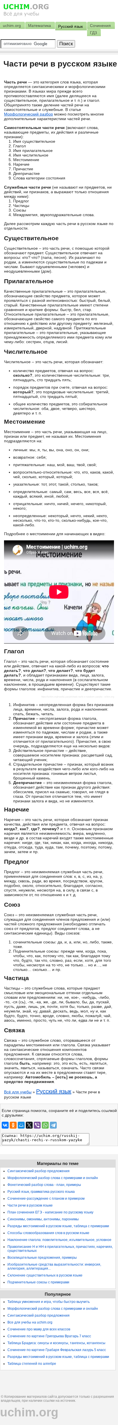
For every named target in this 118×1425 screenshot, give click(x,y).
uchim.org (29, 1412)
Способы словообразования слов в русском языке (48, 1233)
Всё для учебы (18, 1092)
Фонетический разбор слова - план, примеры (44, 1185)
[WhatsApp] (45, 1125)
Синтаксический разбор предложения (38, 1171)
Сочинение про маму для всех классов (38, 1329)
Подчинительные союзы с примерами (38, 1282)
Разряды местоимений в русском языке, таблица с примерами (58, 1226)
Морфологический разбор (28, 114)
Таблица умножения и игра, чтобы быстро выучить (48, 1302)
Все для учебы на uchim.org (29, 1322)
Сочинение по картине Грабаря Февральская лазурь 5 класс (56, 1350)
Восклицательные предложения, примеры (42, 1258)
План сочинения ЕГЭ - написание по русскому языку (50, 1212)
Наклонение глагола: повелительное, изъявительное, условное (59, 1240)
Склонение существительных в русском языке (44, 1275)
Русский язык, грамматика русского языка (41, 1192)
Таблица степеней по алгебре (31, 1364)
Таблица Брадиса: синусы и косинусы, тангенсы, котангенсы (56, 1343)
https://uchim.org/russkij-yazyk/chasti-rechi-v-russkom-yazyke (71, 696)
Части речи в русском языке (30, 1205)
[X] (29, 1125)
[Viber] (37, 1125)
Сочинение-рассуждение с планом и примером (45, 1199)
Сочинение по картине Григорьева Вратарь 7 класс (49, 1336)
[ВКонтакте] (5, 1125)
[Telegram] (53, 1125)
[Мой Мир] (21, 1125)
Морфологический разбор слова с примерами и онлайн (52, 1178)
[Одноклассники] (13, 1125)
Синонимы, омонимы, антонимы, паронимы (43, 1219)
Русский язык (53, 1091)
